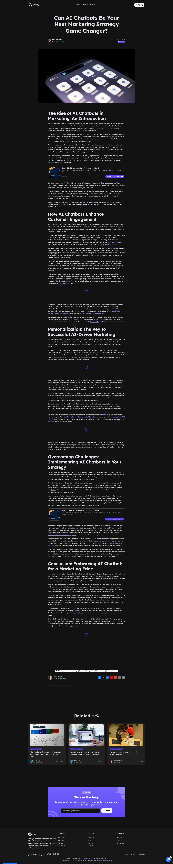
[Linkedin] (55, 854)
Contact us (61, 846)
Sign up (120, 838)
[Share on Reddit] (115, 677)
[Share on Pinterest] (111, 677)
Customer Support (36, 749)
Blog (89, 840)
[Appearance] (43, 854)
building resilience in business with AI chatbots (80, 417)
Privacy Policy (107, 860)
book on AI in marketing (66, 283)
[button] (139, 5)
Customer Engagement (87, 670)
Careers (90, 846)
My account (121, 843)
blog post (58, 604)
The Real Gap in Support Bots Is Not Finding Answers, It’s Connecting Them (45, 754)
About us (61, 838)
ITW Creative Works (86, 858)
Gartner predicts (113, 242)
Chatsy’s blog (94, 322)
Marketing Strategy (72, 670)
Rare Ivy (37, 760)
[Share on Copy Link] (123, 677)
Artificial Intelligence (77, 749)
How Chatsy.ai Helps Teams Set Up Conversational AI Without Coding (85, 753)
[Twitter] (48, 854)
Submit (107, 810)
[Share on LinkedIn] (107, 677)
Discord (90, 843)
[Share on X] (103, 677)
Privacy (133, 854)
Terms (126, 854)
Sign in (119, 840)
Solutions (61, 840)
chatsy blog (106, 414)
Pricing (60, 843)
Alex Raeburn (57, 39)
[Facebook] (50, 854)
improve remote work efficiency (94, 313)
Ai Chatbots (61, 670)
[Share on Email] (119, 677)
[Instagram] (53, 854)
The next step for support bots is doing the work (123, 753)
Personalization (100, 670)
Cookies (142, 854)
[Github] (58, 854)
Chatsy (94, 202)
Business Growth (112, 670)
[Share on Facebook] (99, 677)
